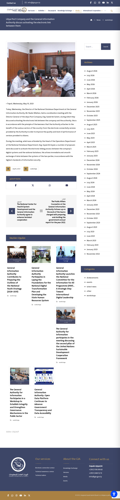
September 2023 (93, 222)
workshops (33, 169)
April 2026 (91, 88)
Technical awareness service (44, 471)
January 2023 (92, 249)
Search (105, 46)
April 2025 (91, 142)
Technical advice (40, 475)
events (89, 282)
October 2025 (92, 115)
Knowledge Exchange (70, 468)
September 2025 (93, 120)
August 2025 (92, 124)
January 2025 (92, 155)
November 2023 (93, 213)
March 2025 (91, 146)
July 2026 (90, 75)
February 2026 (93, 97)
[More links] (105, 10)
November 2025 (93, 111)
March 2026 (91, 93)
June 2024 (91, 187)
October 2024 (92, 169)
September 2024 (93, 173)
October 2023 (92, 218)
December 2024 (93, 160)
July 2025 (90, 129)
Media (65, 476)
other (89, 291)
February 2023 (92, 245)
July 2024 (90, 182)
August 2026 (92, 71)
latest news (91, 286)
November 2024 (93, 164)
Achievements (92, 277)
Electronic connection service (44, 468)
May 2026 (91, 84)
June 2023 (91, 236)
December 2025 (93, 106)
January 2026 (92, 102)
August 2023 (92, 227)
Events (65, 481)
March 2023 (91, 240)
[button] (91, 3)
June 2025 (91, 133)
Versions (66, 472)
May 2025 (91, 138)
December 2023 (93, 209)
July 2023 (90, 231)
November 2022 (93, 254)
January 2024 (92, 204)
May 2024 (91, 191)
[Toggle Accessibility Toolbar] (114, 494)
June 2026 (91, 80)
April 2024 (91, 196)
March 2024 (91, 200)
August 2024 (92, 178)
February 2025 (92, 151)
